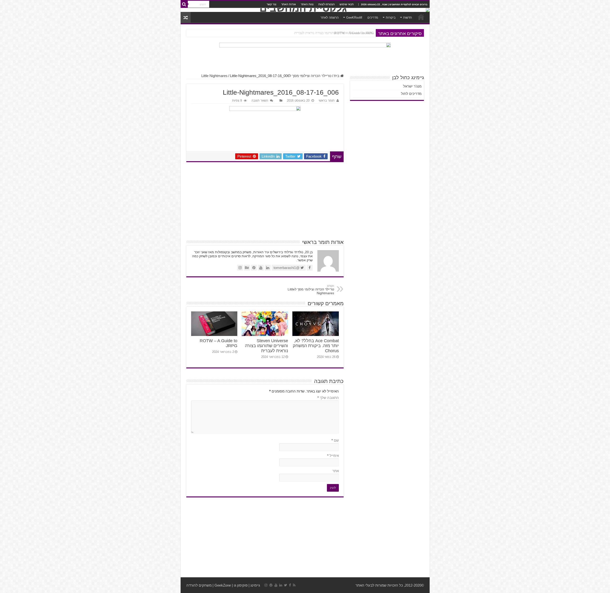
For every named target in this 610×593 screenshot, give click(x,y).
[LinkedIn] (281, 585)
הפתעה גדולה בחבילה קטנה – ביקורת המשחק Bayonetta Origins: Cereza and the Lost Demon (306, 33)
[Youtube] (276, 585)
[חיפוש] (184, 4)
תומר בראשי (327, 100)
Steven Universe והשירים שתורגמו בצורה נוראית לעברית (266, 345)
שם (335, 440)
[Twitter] (286, 585)
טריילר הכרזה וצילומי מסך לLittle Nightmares (311, 289)
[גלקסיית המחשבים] (305, 10)
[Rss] (294, 585)
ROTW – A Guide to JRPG (354, 33)
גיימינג (255, 585)
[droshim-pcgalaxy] (305, 56)
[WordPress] (271, 585)
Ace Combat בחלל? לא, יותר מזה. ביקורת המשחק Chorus (316, 345)
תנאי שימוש (347, 4)
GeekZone (222, 585)
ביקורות (391, 17)
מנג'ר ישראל (412, 86)
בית (337, 76)
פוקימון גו (241, 585)
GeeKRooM (354, 17)
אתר (335, 471)
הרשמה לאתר (329, 17)
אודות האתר (288, 4)
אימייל (333, 456)
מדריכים (372, 17)
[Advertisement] (265, 200)
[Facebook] (290, 585)
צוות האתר (307, 4)
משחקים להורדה (199, 585)
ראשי (421, 17)
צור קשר (271, 4)
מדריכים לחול (411, 94)
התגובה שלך (328, 398)
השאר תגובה (259, 100)
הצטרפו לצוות (326, 4)
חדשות (407, 17)
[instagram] (266, 585)
